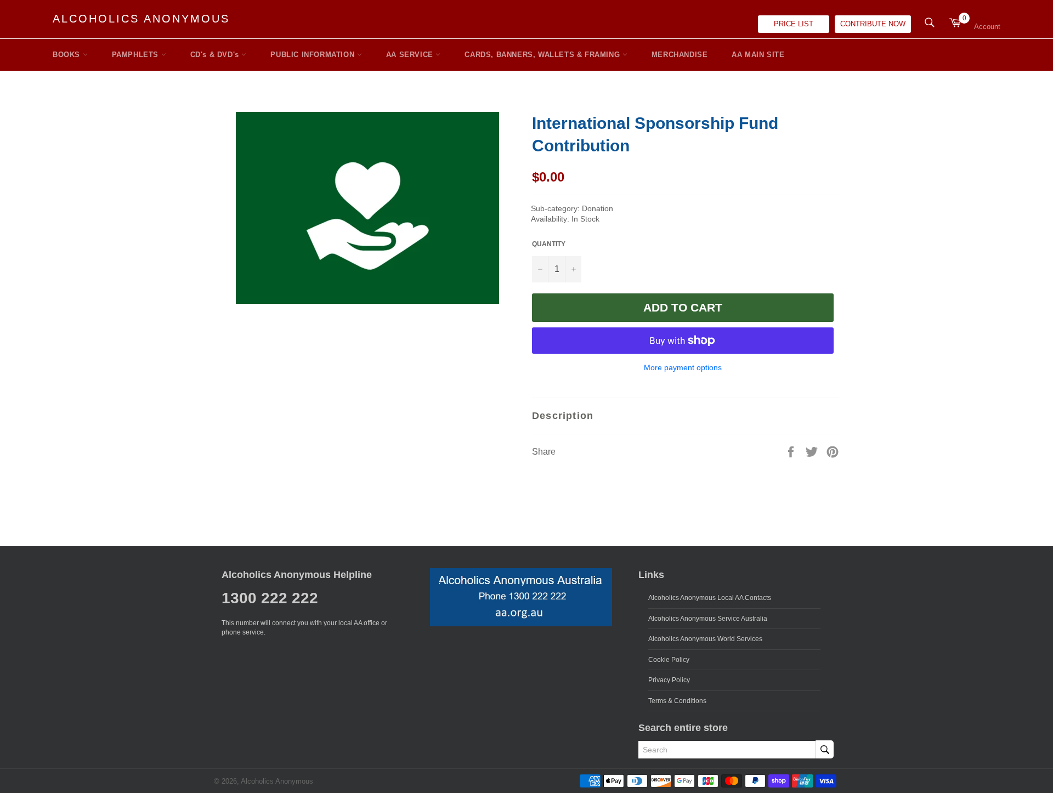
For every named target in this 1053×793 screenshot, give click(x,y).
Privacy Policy (669, 680)
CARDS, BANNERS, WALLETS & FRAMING (543, 54)
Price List (793, 24)
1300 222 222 (270, 598)
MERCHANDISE (680, 54)
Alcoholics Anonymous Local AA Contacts (709, 598)
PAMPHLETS (136, 54)
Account (987, 26)
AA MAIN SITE (758, 54)
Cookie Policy (668, 660)
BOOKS (68, 54)
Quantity (548, 244)
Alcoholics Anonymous (141, 19)
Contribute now (872, 24)
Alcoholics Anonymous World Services (705, 639)
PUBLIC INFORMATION (313, 54)
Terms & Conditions (677, 701)
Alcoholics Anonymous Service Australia (707, 618)
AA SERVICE (411, 54)
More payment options (683, 367)
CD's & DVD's (216, 54)
